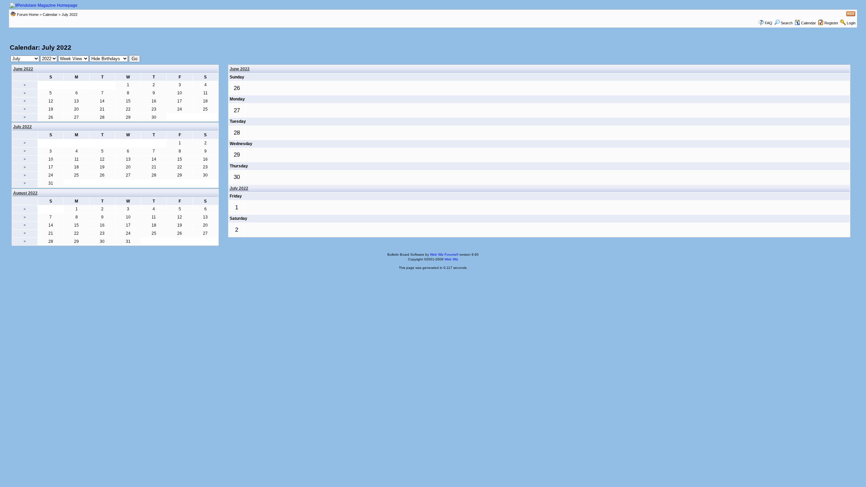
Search (787, 23)
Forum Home (28, 15)
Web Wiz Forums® (444, 254)
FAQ (768, 23)
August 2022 (25, 193)
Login (851, 23)
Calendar (50, 15)
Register (831, 23)
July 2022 (239, 188)
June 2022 (23, 69)
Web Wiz (451, 259)
